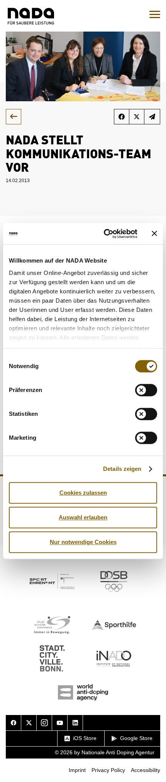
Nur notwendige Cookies (83, 542)
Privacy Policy (108, 770)
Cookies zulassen (83, 492)
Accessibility (145, 770)
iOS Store (85, 738)
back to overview (13, 116)
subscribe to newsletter (152, 116)
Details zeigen (122, 469)
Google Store (136, 738)
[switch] (146, 390)
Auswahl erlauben (83, 517)
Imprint (77, 770)
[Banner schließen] (154, 233)
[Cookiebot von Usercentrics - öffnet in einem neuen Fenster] (104, 234)
